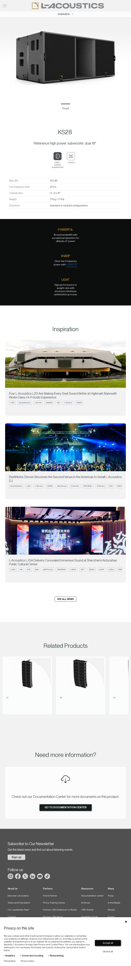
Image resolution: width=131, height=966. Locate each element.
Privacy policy (27, 961)
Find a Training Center (54, 902)
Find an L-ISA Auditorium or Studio (60, 909)
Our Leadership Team (18, 909)
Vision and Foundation (19, 902)
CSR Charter (87, 909)
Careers (12, 916)
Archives (85, 902)
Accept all (108, 942)
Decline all (108, 951)
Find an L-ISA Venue (53, 916)
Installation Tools (89, 916)
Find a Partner (50, 895)
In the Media (114, 902)
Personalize (9, 961)
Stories (111, 909)
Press (110, 895)
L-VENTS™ (71, 264)
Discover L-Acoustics (18, 895)
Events (111, 916)
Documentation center (92, 895)
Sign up (16, 857)
